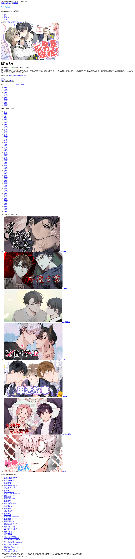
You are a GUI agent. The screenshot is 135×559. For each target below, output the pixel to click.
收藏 (12, 3)
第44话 (6, 182)
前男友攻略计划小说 (9, 526)
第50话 (6, 191)
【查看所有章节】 (19, 84)
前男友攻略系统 (8, 534)
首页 (5, 14)
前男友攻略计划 (8, 533)
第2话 (5, 113)
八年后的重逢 (66, 322)
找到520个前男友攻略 (10, 529)
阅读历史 (3, 3)
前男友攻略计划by (9, 506)
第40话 (6, 175)
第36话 (6, 168)
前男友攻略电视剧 (9, 479)
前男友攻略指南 (8, 531)
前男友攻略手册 (8, 546)
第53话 (6, 102)
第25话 (6, 150)
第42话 (6, 178)
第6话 (5, 119)
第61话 (6, 89)
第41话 (6, 177)
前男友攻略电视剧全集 (10, 480)
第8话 (5, 122)
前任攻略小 (7, 490)
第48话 (6, 188)
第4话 (5, 116)
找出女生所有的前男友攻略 (11, 544)
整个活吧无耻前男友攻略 (11, 477)
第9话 (5, 124)
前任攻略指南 (7, 497)
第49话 (6, 190)
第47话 (6, 186)
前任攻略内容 (7, 515)
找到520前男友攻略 (9, 541)
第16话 (6, 136)
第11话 (6, 127)
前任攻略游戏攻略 (9, 492)
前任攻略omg (7, 501)
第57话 (6, 95)
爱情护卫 (65, 359)
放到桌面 (15, 3)
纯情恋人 (65, 471)
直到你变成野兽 (66, 434)
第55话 (6, 99)
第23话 (6, 147)
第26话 (6, 152)
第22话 (6, 145)
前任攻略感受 (7, 500)
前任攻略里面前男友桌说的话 (12, 493)
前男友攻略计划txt (9, 495)
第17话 (6, 137)
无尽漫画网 (5, 7)
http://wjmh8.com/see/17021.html (17, 75)
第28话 (6, 155)
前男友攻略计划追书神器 (11, 523)
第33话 (6, 164)
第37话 (6, 170)
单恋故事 (65, 396)
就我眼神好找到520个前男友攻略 (13, 543)
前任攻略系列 (7, 505)
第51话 (6, 105)
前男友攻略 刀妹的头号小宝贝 (12, 547)
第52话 (6, 104)
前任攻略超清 (7, 508)
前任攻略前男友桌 (9, 521)
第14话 (6, 132)
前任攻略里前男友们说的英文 (12, 518)
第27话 (6, 154)
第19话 (6, 141)
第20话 (6, 142)
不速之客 (65, 288)
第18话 (6, 139)
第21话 (6, 144)
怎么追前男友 (7, 511)
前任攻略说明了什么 (9, 487)
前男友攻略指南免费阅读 (11, 528)
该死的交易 (63, 251)
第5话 (5, 118)
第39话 (6, 173)
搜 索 (17, 11)
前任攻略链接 (7, 520)
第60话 (6, 90)
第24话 (6, 149)
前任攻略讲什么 (8, 510)
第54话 (6, 100)
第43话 (6, 180)
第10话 (6, 126)
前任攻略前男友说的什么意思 (12, 485)
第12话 (6, 129)
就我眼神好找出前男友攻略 (11, 538)
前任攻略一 (7, 488)
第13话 (6, 131)
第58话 (6, 94)
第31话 (6, 160)
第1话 (5, 111)
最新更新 (6, 17)
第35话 (6, 167)
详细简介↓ (3, 78)
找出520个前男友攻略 (10, 536)
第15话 (6, 134)
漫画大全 (19, 22)
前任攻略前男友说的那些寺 (11, 516)
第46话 (6, 185)
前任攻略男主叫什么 (9, 498)
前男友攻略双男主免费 (10, 503)
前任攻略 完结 (8, 482)
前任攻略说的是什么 (9, 524)
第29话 (6, 157)
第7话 (5, 121)
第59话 (6, 92)
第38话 (6, 172)
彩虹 (5, 69)
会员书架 (8, 3)
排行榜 (6, 19)
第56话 (6, 97)
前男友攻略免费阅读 (9, 549)
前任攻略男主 (7, 513)
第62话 (7, 84)
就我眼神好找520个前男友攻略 (12, 539)
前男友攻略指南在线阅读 (11, 551)
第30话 (6, 159)
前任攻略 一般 (8, 483)
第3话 (5, 114)
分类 (5, 16)
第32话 (6, 162)
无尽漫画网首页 (11, 22)
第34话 (6, 165)
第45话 (6, 183)
